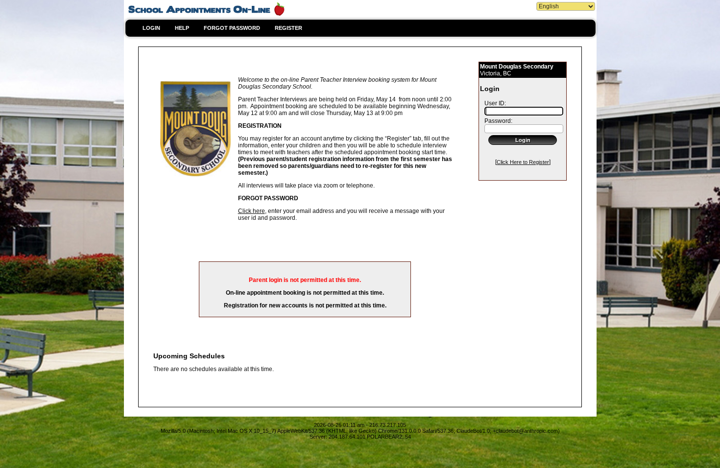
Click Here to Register (523, 162)
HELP (182, 28)
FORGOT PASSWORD (232, 28)
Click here (251, 211)
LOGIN (151, 28)
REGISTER (288, 28)
